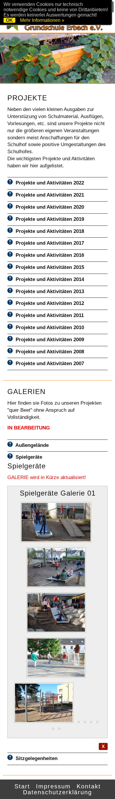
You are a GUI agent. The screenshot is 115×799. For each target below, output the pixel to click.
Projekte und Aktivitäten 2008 (48, 351)
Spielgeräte (27, 457)
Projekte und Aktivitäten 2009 (48, 339)
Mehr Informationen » (42, 20)
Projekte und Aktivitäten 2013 (48, 291)
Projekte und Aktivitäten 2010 (48, 327)
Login (5, 781)
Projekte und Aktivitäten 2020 (48, 207)
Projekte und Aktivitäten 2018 (48, 231)
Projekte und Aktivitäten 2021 (48, 195)
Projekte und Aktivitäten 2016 (48, 255)
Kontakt (89, 786)
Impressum (53, 786)
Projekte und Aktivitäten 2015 (48, 267)
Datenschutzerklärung (57, 792)
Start (22, 786)
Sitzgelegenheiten (35, 758)
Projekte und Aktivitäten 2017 (48, 243)
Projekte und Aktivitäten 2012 (48, 303)
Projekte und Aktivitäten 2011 (48, 315)
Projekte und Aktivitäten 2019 (48, 219)
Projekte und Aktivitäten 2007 (48, 363)
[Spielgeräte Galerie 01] (57, 542)
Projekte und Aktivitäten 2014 (48, 279)
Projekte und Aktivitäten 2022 (48, 183)
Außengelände (31, 445)
